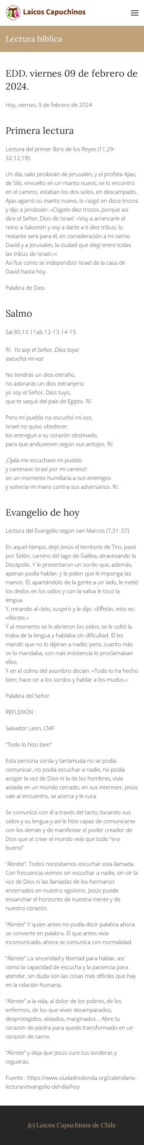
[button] (134, 13)
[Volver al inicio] (46, 13)
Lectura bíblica (34, 39)
